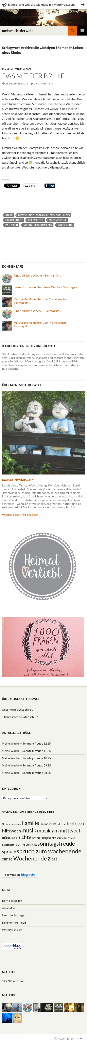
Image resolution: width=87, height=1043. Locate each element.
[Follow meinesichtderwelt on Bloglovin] (19, 874)
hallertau (61, 824)
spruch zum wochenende (49, 851)
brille (9, 215)
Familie (30, 823)
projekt (51, 838)
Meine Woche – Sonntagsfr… (42, 275)
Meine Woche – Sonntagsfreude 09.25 (26, 765)
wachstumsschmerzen (38, 225)
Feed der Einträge (13, 915)
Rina (16, 275)
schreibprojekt (65, 838)
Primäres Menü (82, 31)
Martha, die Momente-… (29, 299)
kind (70, 823)
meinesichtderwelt (17, 30)
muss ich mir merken (16, 68)
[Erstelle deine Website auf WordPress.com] (43, 4)
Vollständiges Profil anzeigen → (22, 514)
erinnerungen (13, 220)
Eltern (5, 824)
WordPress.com (12, 930)
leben (79, 823)
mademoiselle (57, 220)
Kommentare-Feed (14, 922)
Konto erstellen (12, 900)
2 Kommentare (43, 83)
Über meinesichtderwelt (17, 709)
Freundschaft (48, 824)
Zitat (52, 858)
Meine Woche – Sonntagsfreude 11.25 (26, 750)
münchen (9, 837)
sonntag (31, 844)
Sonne (20, 844)
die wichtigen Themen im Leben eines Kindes (44, 215)
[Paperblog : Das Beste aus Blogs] (12, 946)
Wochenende (30, 858)
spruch (9, 851)
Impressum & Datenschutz (21, 717)
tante (7, 858)
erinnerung (15, 824)
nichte (24, 837)
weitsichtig (65, 225)
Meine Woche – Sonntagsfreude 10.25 (26, 758)
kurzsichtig (35, 220)
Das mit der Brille (33, 76)
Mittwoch (11, 830)
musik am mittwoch (59, 830)
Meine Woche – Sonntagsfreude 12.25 (26, 743)
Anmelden (8, 908)
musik (28, 830)
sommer (8, 844)
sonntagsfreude (56, 843)
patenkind (11, 225)
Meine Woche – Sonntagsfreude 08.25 (26, 772)
